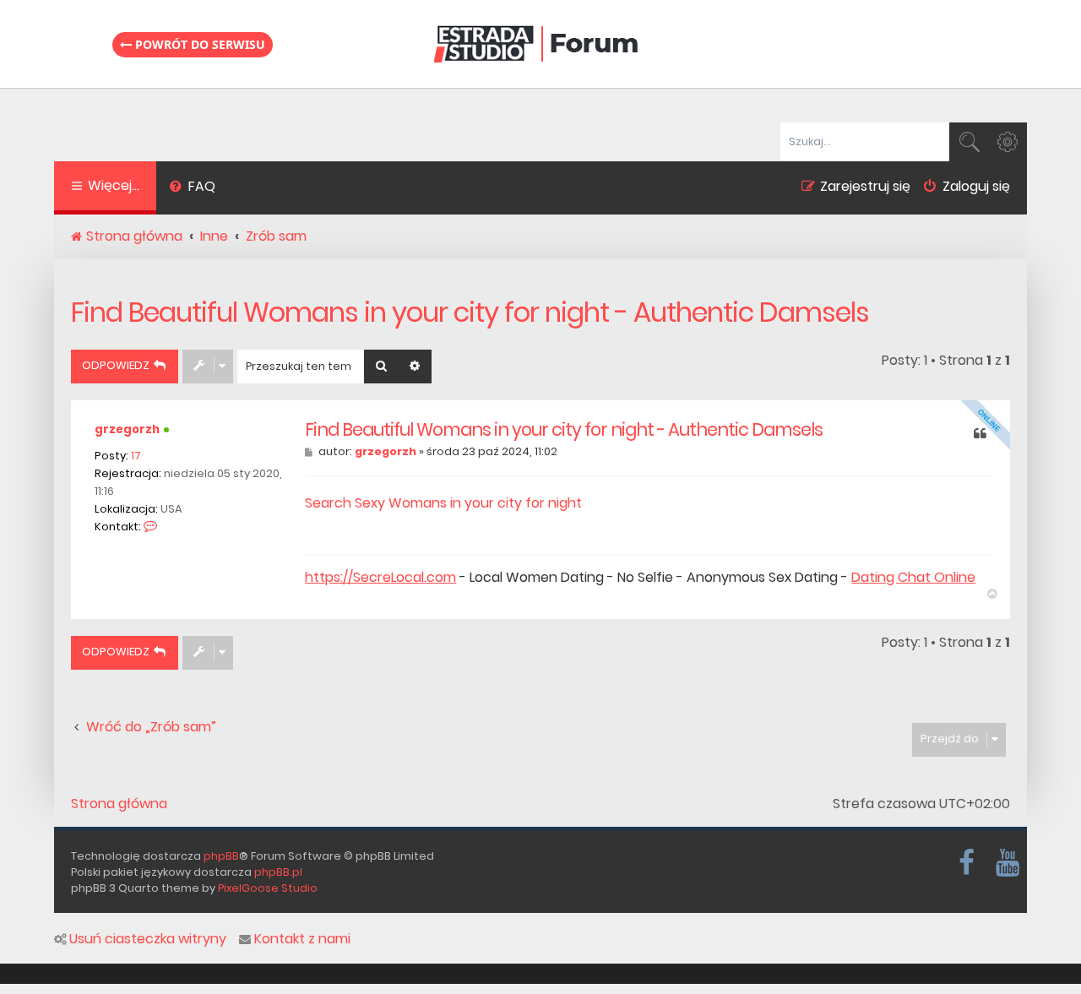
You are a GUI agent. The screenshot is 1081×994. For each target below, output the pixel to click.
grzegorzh (127, 429)
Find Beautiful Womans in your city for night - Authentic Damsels (470, 312)
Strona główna (119, 804)
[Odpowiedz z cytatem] (980, 434)
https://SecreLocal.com (380, 577)
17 (136, 456)
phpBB (221, 856)
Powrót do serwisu (198, 44)
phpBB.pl (278, 872)
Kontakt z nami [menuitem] (302, 939)
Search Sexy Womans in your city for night (443, 503)
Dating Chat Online (913, 577)
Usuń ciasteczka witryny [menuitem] (147, 939)
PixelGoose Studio (268, 888)
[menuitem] (192, 188)
